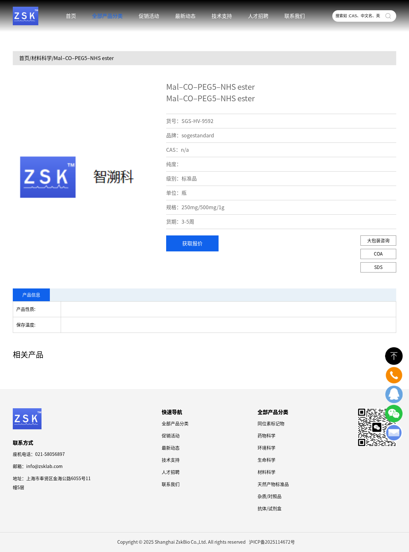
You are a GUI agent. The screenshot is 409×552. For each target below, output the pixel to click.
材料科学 (266, 472)
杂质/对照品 (270, 496)
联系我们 (294, 16)
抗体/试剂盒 (270, 508)
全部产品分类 (175, 423)
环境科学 (266, 448)
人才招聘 (258, 16)
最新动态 (185, 16)
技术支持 (222, 16)
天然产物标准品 (273, 484)
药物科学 (266, 435)
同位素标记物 (271, 423)
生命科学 (266, 460)
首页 (71, 16)
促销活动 (149, 16)
